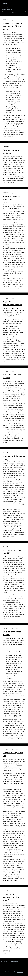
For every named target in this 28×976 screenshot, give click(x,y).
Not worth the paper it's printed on (13, 197)
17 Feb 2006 (6, 20)
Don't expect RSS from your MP (12, 551)
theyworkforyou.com (16, 572)
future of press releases (16, 383)
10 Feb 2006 (6, 193)
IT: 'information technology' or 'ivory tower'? (11, 897)
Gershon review (15, 38)
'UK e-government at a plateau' (12, 633)
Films (4, 773)
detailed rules (17, 250)
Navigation (14, 12)
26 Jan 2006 (6, 453)
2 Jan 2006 (5, 749)
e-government (15, 20)
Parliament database (11, 164)
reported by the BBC (10, 469)
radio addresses (15, 783)
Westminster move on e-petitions (13, 151)
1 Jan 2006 (5, 891)
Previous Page (4, 961)
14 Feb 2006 (6, 146)
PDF (16, 642)
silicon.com (18, 168)
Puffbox (6, 3)
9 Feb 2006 (5, 298)
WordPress (20, 972)
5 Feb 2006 (5, 371)
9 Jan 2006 (5, 628)
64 (14, 961)
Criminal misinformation (14, 456)
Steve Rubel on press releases (12, 376)
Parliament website (16, 559)
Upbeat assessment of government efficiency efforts (13, 26)
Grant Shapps (19, 157)
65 (16, 961)
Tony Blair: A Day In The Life (13, 754)
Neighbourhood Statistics (10, 531)
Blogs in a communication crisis (12, 303)
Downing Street (13, 759)
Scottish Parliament (8, 172)
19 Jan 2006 (6, 547)
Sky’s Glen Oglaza (8, 859)
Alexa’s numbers (13, 845)
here (21, 179)
